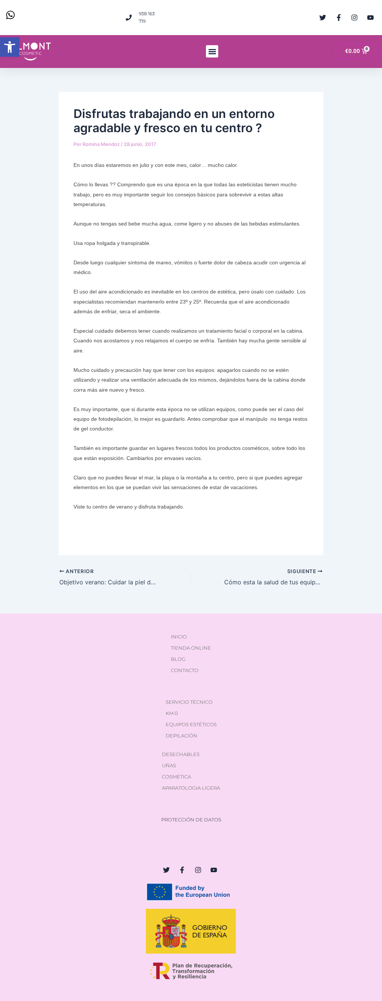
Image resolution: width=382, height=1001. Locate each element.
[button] (9, 47)
